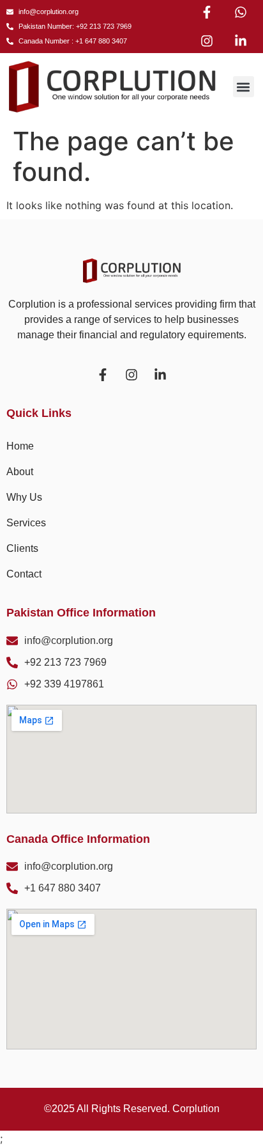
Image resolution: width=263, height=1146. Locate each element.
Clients (22, 548)
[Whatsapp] (240, 12)
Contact (23, 574)
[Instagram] (206, 41)
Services (26, 522)
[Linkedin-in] (240, 41)
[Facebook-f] (206, 12)
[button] (243, 86)
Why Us (24, 497)
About (19, 471)
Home (20, 446)
